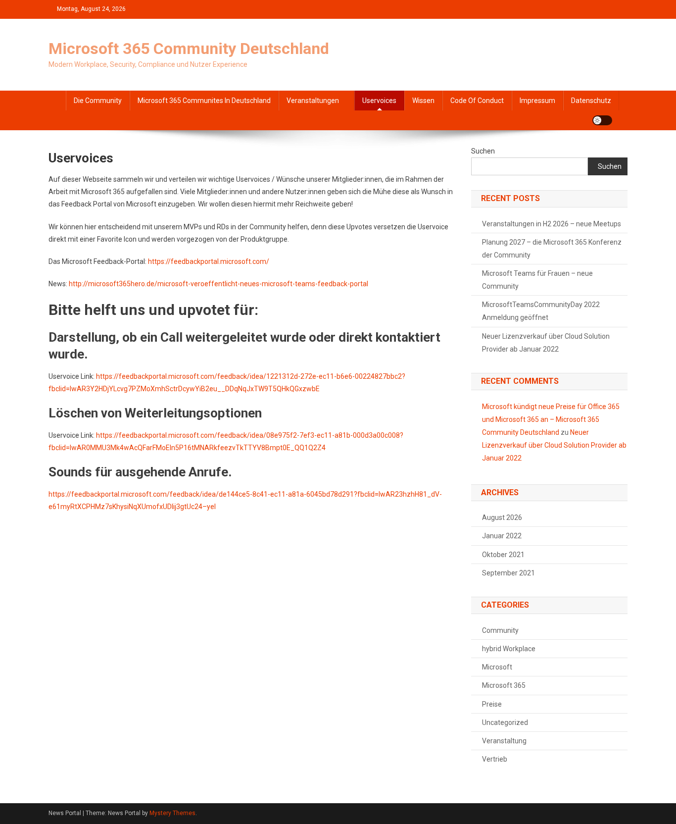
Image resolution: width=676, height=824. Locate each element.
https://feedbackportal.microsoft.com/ (208, 261)
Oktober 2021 (503, 555)
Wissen (423, 100)
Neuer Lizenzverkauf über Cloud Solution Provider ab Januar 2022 (546, 342)
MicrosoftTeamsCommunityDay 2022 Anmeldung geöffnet (541, 311)
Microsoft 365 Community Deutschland (188, 48)
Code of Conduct (477, 100)
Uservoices (379, 100)
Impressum (537, 100)
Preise (492, 704)
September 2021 (508, 573)
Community (500, 630)
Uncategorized (505, 722)
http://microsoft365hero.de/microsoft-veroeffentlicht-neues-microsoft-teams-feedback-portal (218, 284)
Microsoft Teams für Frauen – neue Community (537, 279)
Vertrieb (494, 759)
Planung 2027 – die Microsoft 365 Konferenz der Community (552, 248)
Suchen (483, 151)
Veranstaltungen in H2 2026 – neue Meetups (551, 224)
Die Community (98, 100)
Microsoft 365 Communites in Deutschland (204, 100)
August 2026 (502, 517)
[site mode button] (602, 120)
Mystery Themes (172, 813)
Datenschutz (591, 100)
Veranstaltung (504, 741)
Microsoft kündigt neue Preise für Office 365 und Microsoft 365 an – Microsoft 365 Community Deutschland (551, 419)
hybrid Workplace (508, 649)
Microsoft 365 (504, 685)
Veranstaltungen (313, 100)
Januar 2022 (502, 536)
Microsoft (497, 667)
